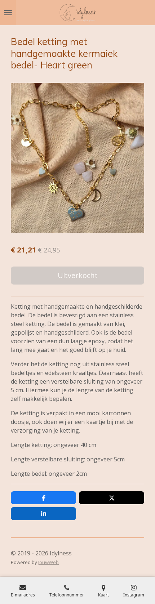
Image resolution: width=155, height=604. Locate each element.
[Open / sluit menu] (8, 12)
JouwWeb (48, 562)
